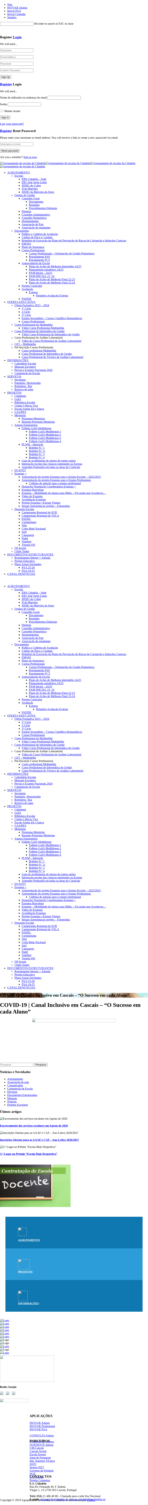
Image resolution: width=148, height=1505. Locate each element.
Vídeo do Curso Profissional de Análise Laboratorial (51, 340)
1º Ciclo (26, 308)
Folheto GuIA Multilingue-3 (45, 438)
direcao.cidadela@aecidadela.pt (87, 1499)
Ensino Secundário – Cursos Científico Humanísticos (52, 318)
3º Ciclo (26, 315)
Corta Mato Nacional (34, 528)
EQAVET (20, 470)
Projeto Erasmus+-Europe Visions (41, 502)
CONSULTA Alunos (42, 1435)
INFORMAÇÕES (17, 360)
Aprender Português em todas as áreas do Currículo (51, 467)
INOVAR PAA (38, 1429)
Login (17, 37)
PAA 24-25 (28, 570)
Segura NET (37, 1467)
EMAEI (26, 243)
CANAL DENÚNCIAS (21, 573)
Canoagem (28, 535)
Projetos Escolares (17, 1104)
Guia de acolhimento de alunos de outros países (49, 460)
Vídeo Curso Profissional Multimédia (43, 327)
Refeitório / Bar (23, 386)
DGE (33, 1473)
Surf (24, 531)
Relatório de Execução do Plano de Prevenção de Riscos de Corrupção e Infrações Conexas (74, 240)
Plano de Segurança (33, 247)
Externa (33, 292)
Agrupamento (15, 1078)
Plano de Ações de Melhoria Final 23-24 (52, 282)
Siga (9, 4)
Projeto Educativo (24, 561)
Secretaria (20, 379)
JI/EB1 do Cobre (31, 185)
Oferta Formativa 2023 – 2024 (31, 305)
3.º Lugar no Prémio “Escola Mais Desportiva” (28, 1153)
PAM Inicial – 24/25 (40, 272)
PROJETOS (14, 392)
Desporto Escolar (24, 509)
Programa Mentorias (33, 418)
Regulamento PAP (39, 256)
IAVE (33, 1464)
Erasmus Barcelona (33, 489)
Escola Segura (38, 1454)
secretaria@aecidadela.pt (54, 1499)
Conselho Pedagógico (34, 217)
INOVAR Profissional (42, 1426)
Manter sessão (12, 111)
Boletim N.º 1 (37, 447)
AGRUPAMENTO (18, 172)
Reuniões (34, 204)
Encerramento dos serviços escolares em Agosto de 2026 (34, 1125)
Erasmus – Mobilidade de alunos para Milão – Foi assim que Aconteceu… (64, 493)
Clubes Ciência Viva (26, 405)
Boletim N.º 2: (37, 450)
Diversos (12, 1091)
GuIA (17, 399)
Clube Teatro (21, 551)
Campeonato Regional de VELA (40, 515)
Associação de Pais (32, 224)
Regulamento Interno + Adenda (32, 557)
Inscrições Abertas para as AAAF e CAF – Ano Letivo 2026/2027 (39, 1139)
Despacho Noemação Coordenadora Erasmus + (49, 486)
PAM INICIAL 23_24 (41, 276)
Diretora (26, 211)
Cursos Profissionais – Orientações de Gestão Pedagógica (61, 253)
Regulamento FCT (39, 259)
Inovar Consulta (16, 14)
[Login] (1, 30)
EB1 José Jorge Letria (34, 182)
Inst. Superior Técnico (42, 1460)
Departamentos (30, 221)
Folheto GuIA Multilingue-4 (45, 441)
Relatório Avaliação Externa (52, 295)
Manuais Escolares (25, 366)
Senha (3, 104)
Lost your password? (12, 123)
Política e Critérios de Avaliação (40, 234)
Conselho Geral (31, 198)
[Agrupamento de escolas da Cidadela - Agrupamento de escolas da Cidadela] (67, 163)
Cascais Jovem (38, 1451)
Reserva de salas (23, 389)
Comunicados (15, 1085)
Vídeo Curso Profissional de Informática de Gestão (51, 334)
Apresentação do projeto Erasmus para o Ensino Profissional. (56, 480)
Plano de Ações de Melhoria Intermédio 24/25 (55, 266)
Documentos (36, 201)
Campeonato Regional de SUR (39, 512)
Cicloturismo (29, 522)
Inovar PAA (14, 10)
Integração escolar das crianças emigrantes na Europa (52, 463)
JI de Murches (30, 188)
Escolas (18, 175)
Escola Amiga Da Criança (29, 408)
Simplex (12, 17)
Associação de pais (18, 1082)
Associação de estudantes (36, 227)
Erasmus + (20, 473)
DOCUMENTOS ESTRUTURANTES (30, 554)
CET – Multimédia (25, 344)
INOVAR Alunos (17, 7)
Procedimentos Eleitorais (43, 208)
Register (6, 84)
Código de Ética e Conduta (37, 237)
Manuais (12, 1098)
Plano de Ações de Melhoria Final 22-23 (52, 279)
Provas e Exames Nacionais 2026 (33, 370)
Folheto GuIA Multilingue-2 (45, 434)
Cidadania (20, 395)
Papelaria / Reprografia (27, 382)
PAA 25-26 (28, 567)
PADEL (26, 518)
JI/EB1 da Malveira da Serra (38, 191)
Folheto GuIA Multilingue (36, 428)
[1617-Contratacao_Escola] (35, 1206)
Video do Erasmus (32, 496)
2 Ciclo (26, 311)
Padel (25, 538)
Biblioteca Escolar (24, 402)
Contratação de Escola (27, 373)
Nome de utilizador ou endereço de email (23, 97)
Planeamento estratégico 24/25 (46, 269)
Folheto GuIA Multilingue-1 (45, 431)
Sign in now (30, 157)
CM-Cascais (37, 1447)
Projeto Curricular (32, 285)
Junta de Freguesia (40, 1457)
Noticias (12, 1101)
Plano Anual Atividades (27, 564)
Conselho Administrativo (36, 214)
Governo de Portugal (41, 1470)
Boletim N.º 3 (37, 454)
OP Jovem (20, 548)
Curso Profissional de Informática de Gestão (39, 331)
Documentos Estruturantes (22, 1095)
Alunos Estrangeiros (26, 425)
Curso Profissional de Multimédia (33, 324)
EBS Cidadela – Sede (34, 179)
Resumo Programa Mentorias (38, 421)
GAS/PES (20, 412)
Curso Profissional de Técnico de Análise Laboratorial (52, 357)
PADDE (26, 298)
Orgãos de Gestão (24, 195)
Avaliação (27, 289)
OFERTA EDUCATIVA (21, 302)
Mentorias (20, 415)
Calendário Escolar (25, 363)
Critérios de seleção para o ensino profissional (55, 483)
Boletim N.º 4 (37, 457)
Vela (24, 525)
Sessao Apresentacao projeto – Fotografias (46, 505)
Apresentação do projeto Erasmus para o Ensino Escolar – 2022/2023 (61, 476)
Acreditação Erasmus (34, 499)
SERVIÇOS (14, 376)
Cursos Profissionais (33, 250)
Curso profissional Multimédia (39, 350)
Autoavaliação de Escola (36, 263)
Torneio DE (28, 544)
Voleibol (26, 541)
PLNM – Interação (32, 444)
